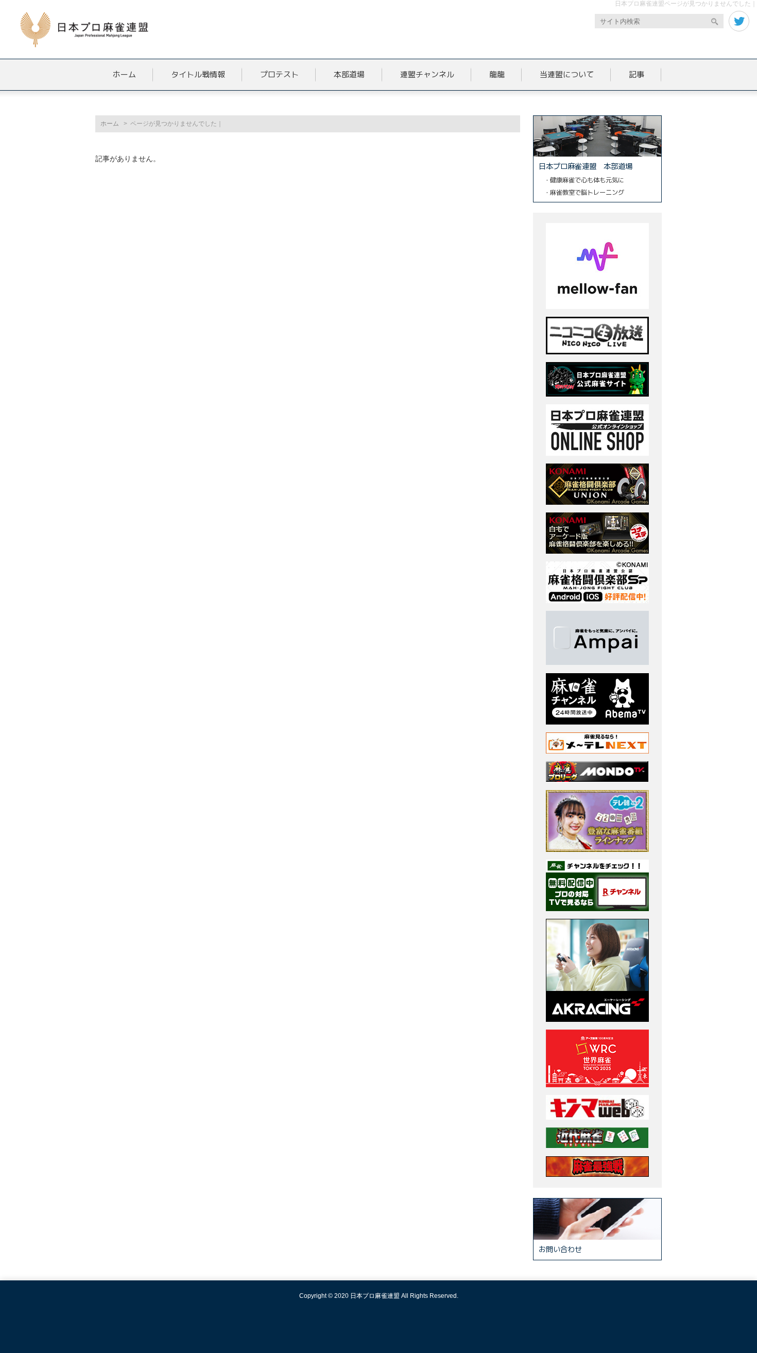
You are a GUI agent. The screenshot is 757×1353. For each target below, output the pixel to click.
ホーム (124, 74)
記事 (636, 74)
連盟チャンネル (427, 74)
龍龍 (497, 74)
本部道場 (349, 74)
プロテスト (279, 74)
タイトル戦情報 (198, 74)
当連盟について (567, 74)
